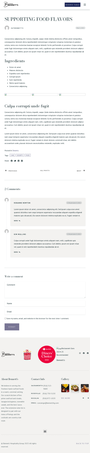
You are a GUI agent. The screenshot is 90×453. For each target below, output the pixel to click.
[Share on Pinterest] (22, 160)
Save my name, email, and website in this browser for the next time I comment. (38, 318)
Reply (16, 221)
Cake (12, 155)
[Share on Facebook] (12, 160)
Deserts (15, 150)
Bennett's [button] (60, 360)
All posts (45, 170)
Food (28, 155)
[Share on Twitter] (15, 160)
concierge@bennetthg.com (48, 403)
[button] (83, 398)
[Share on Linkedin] (18, 160)
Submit (11, 327)
